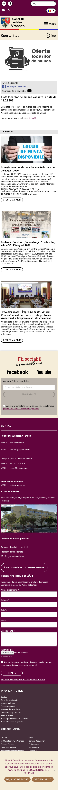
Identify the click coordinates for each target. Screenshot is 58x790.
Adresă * (5, 600)
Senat (31, 738)
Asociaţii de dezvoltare (10, 709)
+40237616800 (17, 443)
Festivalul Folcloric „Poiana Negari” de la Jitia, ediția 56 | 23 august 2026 (28, 244)
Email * (4, 620)
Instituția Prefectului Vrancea (12, 741)
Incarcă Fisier (7, 650)
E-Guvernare (34, 744)
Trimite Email (4, 10)
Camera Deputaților (37, 741)
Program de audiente (14, 556)
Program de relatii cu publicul (14, 547)
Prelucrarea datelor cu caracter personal (24, 567)
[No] (54, 770)
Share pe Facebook (16, 87)
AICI (34, 118)
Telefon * (5, 610)
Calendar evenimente (9, 700)
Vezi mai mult (42, 779)
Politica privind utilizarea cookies (14, 718)
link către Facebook (17, 370)
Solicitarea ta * (8, 631)
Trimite (12, 673)
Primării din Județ (8, 706)
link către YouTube (44, 370)
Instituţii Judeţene (8, 703)
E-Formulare (34, 747)
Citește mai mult (12, 200)
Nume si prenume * (10, 590)
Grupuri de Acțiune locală (11, 712)
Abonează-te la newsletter (14, 91)
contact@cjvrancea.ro (20, 449)
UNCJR (4, 738)
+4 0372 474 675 (17, 464)
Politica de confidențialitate (12, 721)
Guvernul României (8, 747)
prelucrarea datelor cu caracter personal (21, 409)
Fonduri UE (33, 751)
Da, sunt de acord (17, 779)
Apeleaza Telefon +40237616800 (10, 10)
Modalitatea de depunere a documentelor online (23, 679)
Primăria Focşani (7, 744)
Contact (4, 697)
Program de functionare (12, 552)
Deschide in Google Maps (15, 538)
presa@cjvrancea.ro (19, 468)
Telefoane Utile (7, 715)
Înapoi (54, 35)
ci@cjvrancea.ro (17, 485)
